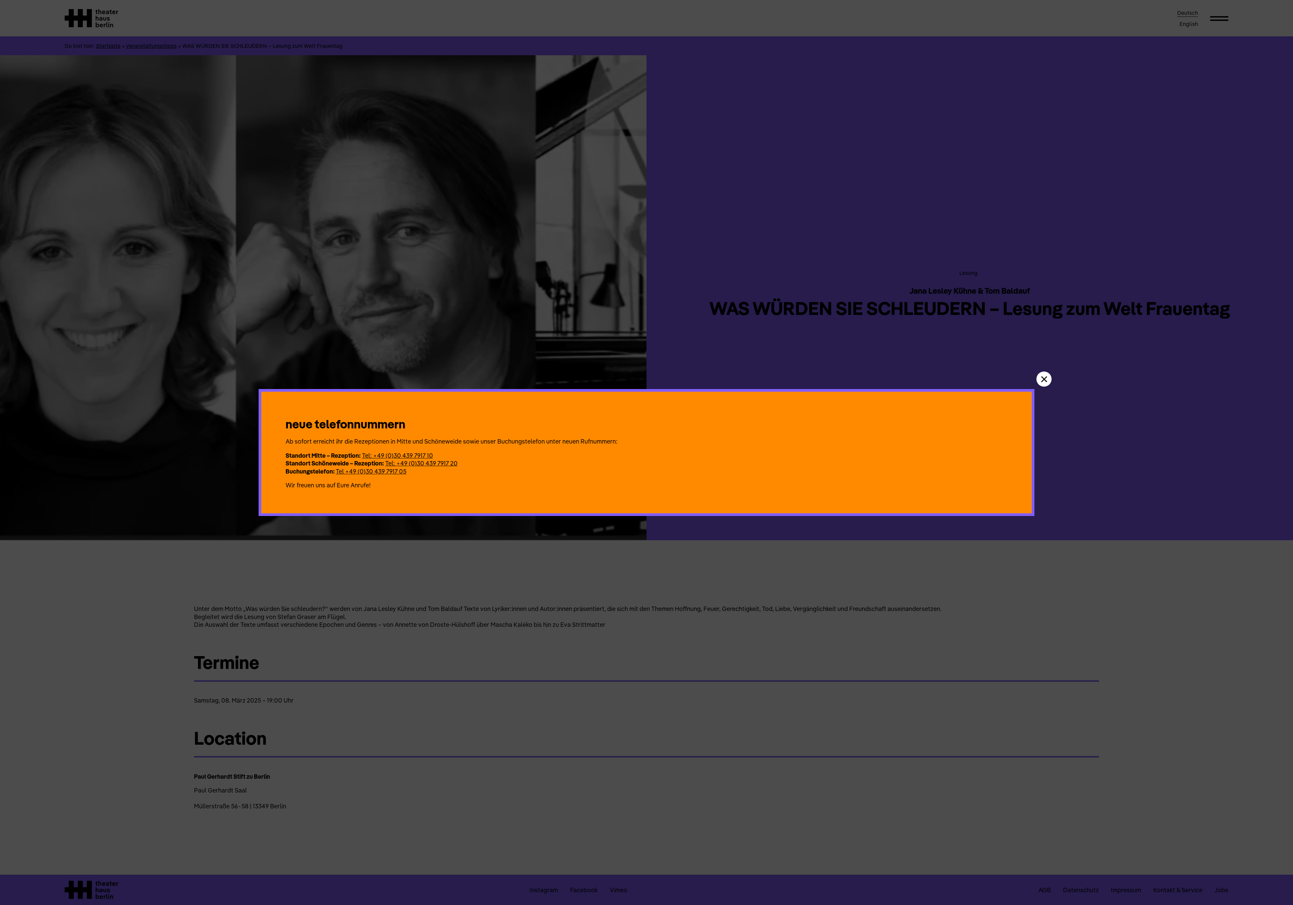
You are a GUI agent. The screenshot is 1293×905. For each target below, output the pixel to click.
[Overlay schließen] (1044, 379)
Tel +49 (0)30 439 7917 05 (371, 471)
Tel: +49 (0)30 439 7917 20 (421, 463)
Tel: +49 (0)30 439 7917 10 (397, 455)
